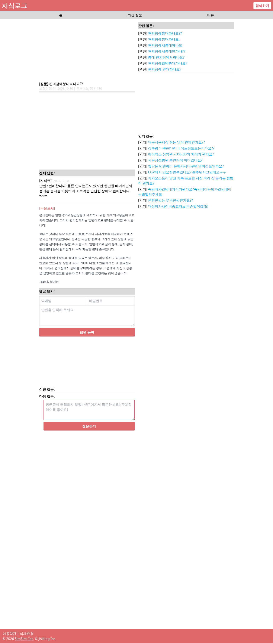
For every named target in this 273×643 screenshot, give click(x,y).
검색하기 (262, 5)
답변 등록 (87, 332)
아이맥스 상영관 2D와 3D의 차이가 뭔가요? (181, 154)
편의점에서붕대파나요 (165, 45)
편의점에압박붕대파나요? (167, 63)
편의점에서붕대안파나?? (166, 51)
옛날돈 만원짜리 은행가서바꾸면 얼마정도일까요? (186, 166)
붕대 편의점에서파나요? (166, 57)
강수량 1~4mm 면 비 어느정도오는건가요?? (181, 148)
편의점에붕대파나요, (164, 39)
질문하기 (89, 426)
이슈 (210, 15)
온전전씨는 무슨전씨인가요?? (170, 200)
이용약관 (9, 633)
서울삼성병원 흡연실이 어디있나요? (175, 160)
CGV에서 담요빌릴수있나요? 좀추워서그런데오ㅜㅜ (187, 172)
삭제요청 (26, 633)
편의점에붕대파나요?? (165, 33)
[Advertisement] (87, 50)
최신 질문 (135, 15)
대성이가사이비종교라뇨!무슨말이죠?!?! (178, 206)
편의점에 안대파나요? (164, 69)
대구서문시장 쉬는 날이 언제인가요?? (176, 142)
